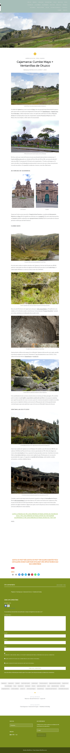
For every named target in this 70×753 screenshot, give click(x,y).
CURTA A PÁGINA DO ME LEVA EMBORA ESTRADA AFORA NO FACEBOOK (35, 514)
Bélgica (59, 4)
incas (15, 686)
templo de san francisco (51, 688)
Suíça (47, 7)
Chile (55, 2)
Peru (65, 2)
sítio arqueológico (31, 688)
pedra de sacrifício (41, 686)
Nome (6, 633)
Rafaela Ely (33, 69)
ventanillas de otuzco (63, 688)
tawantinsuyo (40, 688)
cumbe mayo (35, 683)
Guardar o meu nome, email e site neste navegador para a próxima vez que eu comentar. (29, 654)
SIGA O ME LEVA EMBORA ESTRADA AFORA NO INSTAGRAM (35, 516)
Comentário (7, 615)
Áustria (52, 4)
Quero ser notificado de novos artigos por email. (19, 663)
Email (6, 639)
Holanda (32, 7)
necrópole (27, 686)
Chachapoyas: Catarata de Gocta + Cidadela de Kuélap (29, 591)
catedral (17, 683)
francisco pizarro (43, 683)
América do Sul (30, 58)
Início (29, 2)
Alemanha (45, 4)
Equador (30, 4)
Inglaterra (40, 7)
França (65, 4)
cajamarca (4, 683)
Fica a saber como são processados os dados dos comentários (39, 672)
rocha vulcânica (14, 688)
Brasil (35, 2)
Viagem (42, 58)
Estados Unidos (55, 7)
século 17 (22, 688)
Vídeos (65, 10)
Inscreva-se (41, 735)
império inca (65, 683)
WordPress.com (43, 750)
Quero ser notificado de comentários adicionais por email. (22, 658)
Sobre (59, 10)
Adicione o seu (61, 585)
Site (5, 646)
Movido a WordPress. (27, 750)
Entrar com (7, 603)
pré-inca (62, 686)
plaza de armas (55, 686)
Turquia (64, 7)
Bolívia (60, 2)
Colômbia (38, 4)
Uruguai (40, 2)
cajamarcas (10, 683)
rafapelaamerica (5, 688)
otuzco (33, 686)
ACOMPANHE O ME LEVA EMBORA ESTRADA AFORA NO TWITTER (35, 517)
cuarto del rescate (25, 683)
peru (49, 686)
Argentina (48, 2)
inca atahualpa (8, 686)
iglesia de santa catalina (54, 683)
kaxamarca (20, 686)
